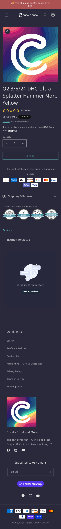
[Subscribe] (50, 472)
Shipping (6, 121)
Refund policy (14, 386)
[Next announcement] (54, 4)
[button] (7, 15)
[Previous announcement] (6, 4)
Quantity (7, 136)
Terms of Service (16, 378)
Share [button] (9, 229)
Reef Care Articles (16, 348)
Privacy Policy (14, 371)
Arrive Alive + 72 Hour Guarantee (24, 363)
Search (10, 340)
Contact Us (13, 356)
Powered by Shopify (40, 523)
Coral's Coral (25, 523)
